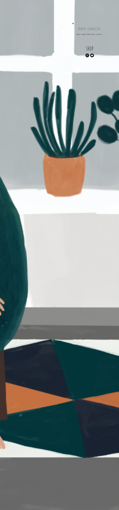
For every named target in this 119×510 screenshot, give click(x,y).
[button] (89, 22)
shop (89, 48)
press (89, 34)
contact (99, 34)
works (83, 34)
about (78, 34)
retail (93, 34)
